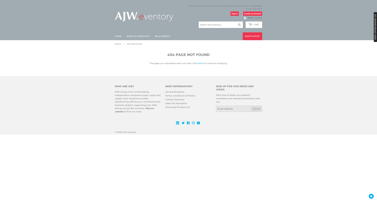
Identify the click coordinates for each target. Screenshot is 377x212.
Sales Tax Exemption (176, 103)
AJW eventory (129, 132)
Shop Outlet (252, 36)
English (258, 18)
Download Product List (177, 107)
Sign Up (256, 109)
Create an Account (252, 14)
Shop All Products (138, 36)
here (200, 63)
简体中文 (251, 18)
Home (118, 36)
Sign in (235, 14)
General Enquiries (174, 92)
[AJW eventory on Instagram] (193, 123)
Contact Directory (174, 99)
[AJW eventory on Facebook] (188, 123)
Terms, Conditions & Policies (180, 95)
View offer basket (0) (375, 27)
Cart (256, 24)
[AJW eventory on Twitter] (183, 123)
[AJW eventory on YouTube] (198, 123)
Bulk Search (162, 36)
